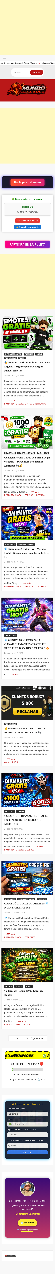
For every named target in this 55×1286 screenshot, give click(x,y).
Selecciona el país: (16, 1112)
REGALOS (40, 498)
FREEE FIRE (30, 940)
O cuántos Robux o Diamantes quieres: (25, 1144)
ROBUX (39, 357)
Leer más (10, 404)
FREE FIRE (29, 357)
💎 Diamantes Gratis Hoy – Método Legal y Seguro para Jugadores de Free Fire (26, 556)
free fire (21, 407)
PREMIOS (29, 498)
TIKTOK (22, 361)
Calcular (27, 1156)
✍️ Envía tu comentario (27, 230)
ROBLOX (18, 989)
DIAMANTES (9, 407)
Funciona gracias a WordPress (17, 1281)
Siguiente (36, 1041)
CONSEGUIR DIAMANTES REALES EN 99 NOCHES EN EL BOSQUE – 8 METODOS (26, 823)
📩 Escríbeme (27, 1226)
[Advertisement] (27, 27)
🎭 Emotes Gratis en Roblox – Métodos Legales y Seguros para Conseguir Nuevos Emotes (27, 370)
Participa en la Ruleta (27, 248)
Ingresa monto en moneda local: (22, 1133)
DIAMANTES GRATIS (13, 357)
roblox (29, 407)
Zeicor (7, 379)
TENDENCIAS (10, 361)
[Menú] (4, 58)
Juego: (10, 1123)
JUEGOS (20, 815)
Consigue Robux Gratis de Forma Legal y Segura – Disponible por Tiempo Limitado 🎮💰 (27, 464)
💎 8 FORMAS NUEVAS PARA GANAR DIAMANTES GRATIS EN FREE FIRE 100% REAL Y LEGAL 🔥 (26, 647)
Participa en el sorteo (27, 182)
